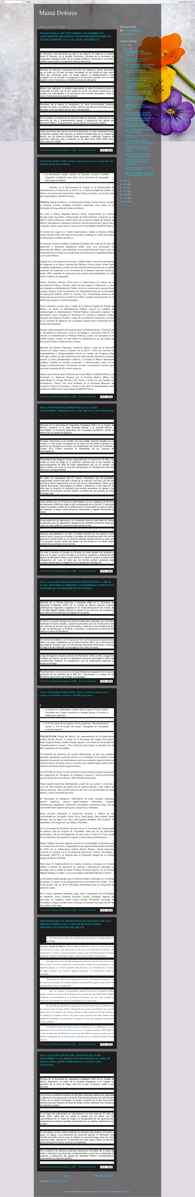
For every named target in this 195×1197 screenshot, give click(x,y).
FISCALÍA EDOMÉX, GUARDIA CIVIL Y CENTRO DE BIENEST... (139, 114)
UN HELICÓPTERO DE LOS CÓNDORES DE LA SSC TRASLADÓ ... (136, 162)
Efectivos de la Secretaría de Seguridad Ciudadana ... (137, 125)
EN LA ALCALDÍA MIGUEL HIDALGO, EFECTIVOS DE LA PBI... (138, 72)
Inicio (67, 1175)
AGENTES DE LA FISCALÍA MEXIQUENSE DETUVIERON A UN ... (139, 99)
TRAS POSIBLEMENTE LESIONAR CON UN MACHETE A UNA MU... (139, 174)
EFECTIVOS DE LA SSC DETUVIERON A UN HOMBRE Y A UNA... (140, 107)
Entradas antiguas (103, 1175)
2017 (125, 198)
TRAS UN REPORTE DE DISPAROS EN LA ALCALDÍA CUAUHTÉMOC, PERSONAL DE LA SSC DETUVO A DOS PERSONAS (77, 409)
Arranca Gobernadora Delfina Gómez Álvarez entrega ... (137, 79)
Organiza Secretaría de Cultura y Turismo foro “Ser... (138, 169)
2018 (125, 195)
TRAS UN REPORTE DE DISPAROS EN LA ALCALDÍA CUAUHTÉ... (140, 66)
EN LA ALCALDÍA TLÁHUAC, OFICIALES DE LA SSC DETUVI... (140, 142)
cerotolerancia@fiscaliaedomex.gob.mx (66, 1030)
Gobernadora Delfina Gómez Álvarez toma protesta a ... (137, 60)
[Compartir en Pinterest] (111, 150)
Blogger (127, 1192)
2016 (125, 202)
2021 (125, 184)
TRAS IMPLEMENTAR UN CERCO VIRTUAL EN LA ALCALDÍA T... (139, 119)
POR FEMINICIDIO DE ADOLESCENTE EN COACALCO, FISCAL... (140, 86)
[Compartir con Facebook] (109, 150)
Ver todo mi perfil (127, 34)
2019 (125, 191)
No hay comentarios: (88, 150)
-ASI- (103, 1192)
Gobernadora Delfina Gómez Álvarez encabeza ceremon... (138, 155)
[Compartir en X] (106, 150)
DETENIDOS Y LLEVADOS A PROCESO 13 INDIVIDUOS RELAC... (137, 148)
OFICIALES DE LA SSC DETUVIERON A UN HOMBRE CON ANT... (138, 53)
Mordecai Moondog (131, 31)
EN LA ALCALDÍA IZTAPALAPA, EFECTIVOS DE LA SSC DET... (139, 92)
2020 (125, 188)
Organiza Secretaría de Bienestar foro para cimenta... (139, 131)
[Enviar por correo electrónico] (101, 150)
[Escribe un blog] (104, 150)
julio (127, 48)
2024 (125, 45)
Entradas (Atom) (59, 1181)
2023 (125, 181)
